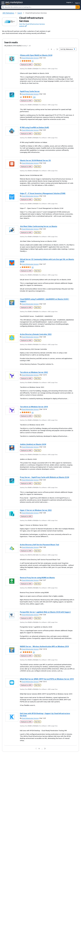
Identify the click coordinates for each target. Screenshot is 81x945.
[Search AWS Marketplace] (78, 7)
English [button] (68, 2)
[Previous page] (48, 49)
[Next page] (57, 49)
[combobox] (38, 7)
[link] (36, 13)
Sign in (77, 3)
